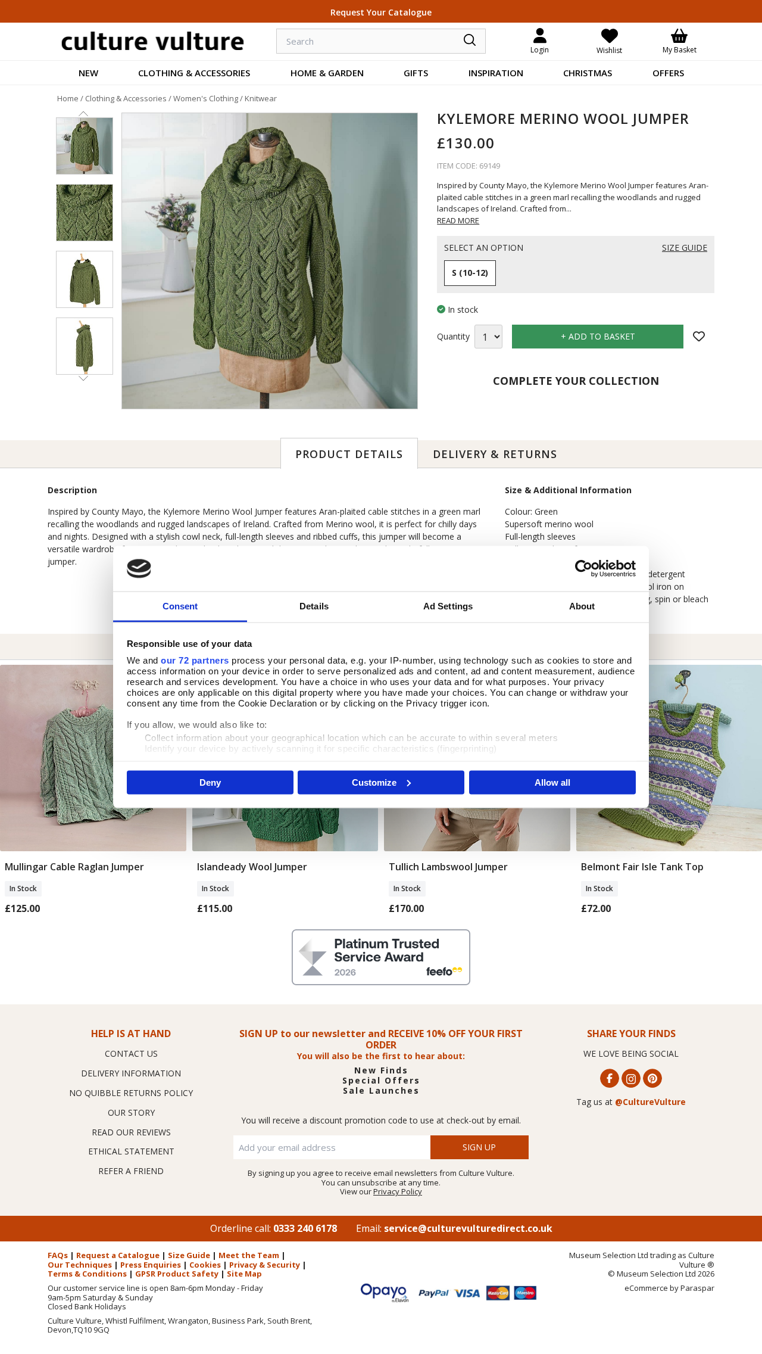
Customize (374, 782)
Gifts (416, 73)
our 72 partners (195, 660)
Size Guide (189, 1255)
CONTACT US (131, 1053)
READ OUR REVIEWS (131, 1132)
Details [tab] (314, 606)
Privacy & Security (264, 1264)
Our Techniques (80, 1264)
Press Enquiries (150, 1264)
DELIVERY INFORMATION (131, 1073)
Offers (668, 73)
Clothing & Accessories (194, 73)
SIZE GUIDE (684, 248)
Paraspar (697, 1288)
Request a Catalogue (118, 1255)
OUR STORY (131, 1112)
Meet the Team (248, 1255)
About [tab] (582, 606)
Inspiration (496, 73)
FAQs (58, 1255)
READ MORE (458, 220)
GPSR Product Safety (176, 1273)
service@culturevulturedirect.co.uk (468, 1228)
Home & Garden (327, 73)
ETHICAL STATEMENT (131, 1151)
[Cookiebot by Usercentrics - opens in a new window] (584, 568)
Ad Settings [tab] (448, 606)
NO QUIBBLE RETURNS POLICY (131, 1092)
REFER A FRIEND (131, 1170)
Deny (210, 782)
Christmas (587, 73)
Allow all (552, 782)
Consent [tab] (180, 606)
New (88, 73)
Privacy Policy (397, 1191)
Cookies (205, 1264)
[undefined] (269, 261)
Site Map (244, 1273)
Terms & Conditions (87, 1273)
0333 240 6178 (305, 1228)
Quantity (453, 337)
